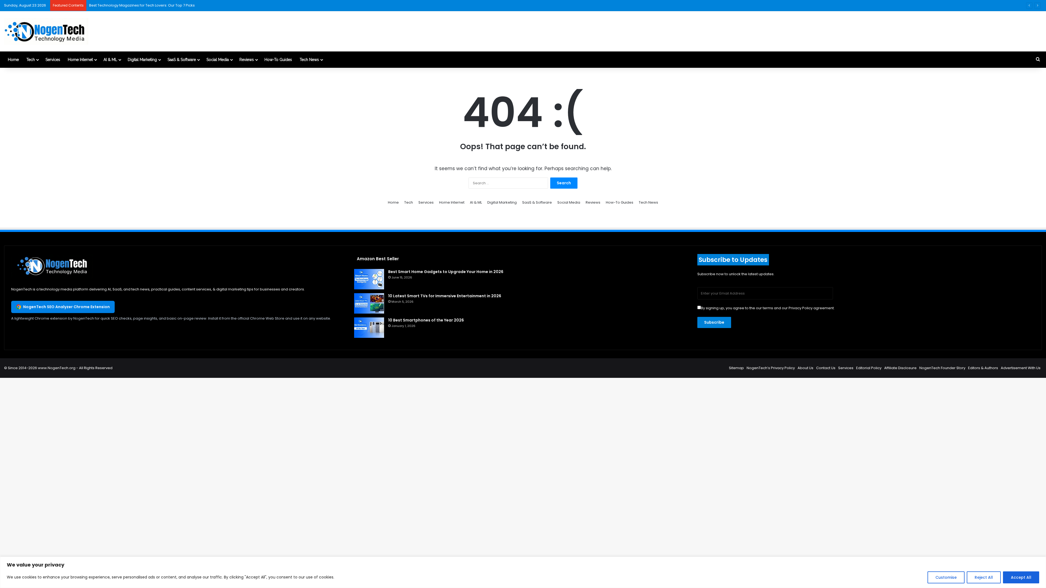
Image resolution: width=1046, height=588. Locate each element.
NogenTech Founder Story (942, 367)
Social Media (217, 59)
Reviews (246, 59)
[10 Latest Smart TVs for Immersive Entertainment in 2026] (369, 303)
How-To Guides (278, 59)
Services (52, 59)
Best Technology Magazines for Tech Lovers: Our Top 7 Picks (142, 5)
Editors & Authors (983, 367)
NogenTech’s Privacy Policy (771, 367)
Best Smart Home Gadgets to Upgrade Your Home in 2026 (445, 271)
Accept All (1021, 577)
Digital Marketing (142, 59)
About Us (805, 367)
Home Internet (80, 59)
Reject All (984, 577)
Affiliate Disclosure (900, 367)
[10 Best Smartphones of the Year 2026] (369, 327)
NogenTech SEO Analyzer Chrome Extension (66, 307)
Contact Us (825, 367)
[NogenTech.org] (46, 31)
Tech (30, 59)
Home (13, 59)
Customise (946, 577)
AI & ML (110, 59)
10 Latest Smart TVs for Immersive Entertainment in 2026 (444, 296)
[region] (523, 572)
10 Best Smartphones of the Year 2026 (426, 320)
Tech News (309, 59)
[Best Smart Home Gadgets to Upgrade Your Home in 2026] (369, 279)
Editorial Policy (868, 367)
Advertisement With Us (1021, 367)
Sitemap (736, 367)
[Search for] (1038, 59)
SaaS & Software (182, 59)
